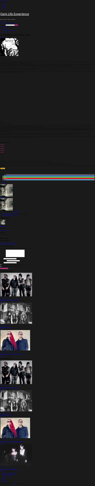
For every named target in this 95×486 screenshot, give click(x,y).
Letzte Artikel (4, 182)
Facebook (2, 146)
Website (1, 262)
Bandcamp (2, 150)
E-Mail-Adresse (3, 260)
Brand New (4, 32)
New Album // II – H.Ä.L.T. (6, 214)
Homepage (2, 144)
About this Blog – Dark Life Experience (9, 23)
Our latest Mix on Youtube (5, 26)
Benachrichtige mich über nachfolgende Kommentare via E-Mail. (13, 264)
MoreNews (15, 483)
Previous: (7, 243)
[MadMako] (6, 196)
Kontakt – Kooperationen (7, 475)
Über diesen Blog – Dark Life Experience (9, 474)
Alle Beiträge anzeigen (4, 230)
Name (1, 258)
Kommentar (3, 256)
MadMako (2, 37)
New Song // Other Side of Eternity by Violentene (11, 215)
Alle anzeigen (17, 211)
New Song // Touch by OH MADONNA (8, 469)
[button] (2, 21)
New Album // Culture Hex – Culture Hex (9, 213)
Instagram (2, 148)
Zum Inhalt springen (4, 0)
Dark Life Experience (14, 14)
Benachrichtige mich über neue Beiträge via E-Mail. (11, 266)
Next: (8, 244)
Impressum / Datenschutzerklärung (9, 473)
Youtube (2, 152)
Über (3, 181)
